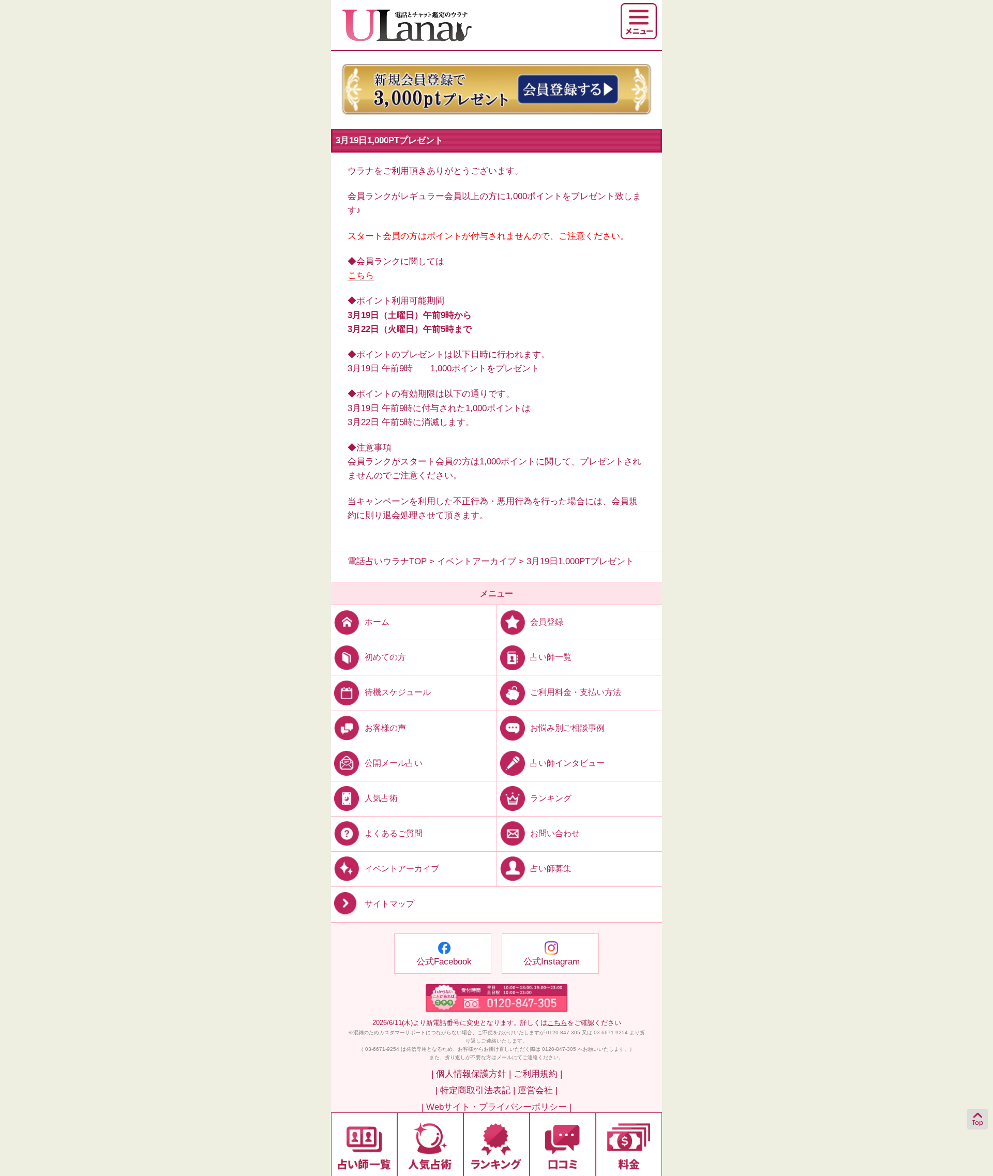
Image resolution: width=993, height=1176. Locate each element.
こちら (361, 275)
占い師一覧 (550, 657)
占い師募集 (550, 868)
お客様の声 (385, 727)
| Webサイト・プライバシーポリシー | (496, 1107)
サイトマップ (389, 903)
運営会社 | (538, 1090)
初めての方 (385, 657)
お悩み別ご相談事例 (567, 727)
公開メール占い (394, 762)
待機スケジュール (398, 692)
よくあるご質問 (394, 833)
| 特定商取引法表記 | (475, 1090)
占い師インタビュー (567, 762)
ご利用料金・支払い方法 (575, 692)
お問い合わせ (555, 833)
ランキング (550, 797)
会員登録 (546, 621)
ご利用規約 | (538, 1074)
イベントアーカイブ (402, 868)
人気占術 (381, 797)
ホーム (377, 621)
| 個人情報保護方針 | (471, 1074)
